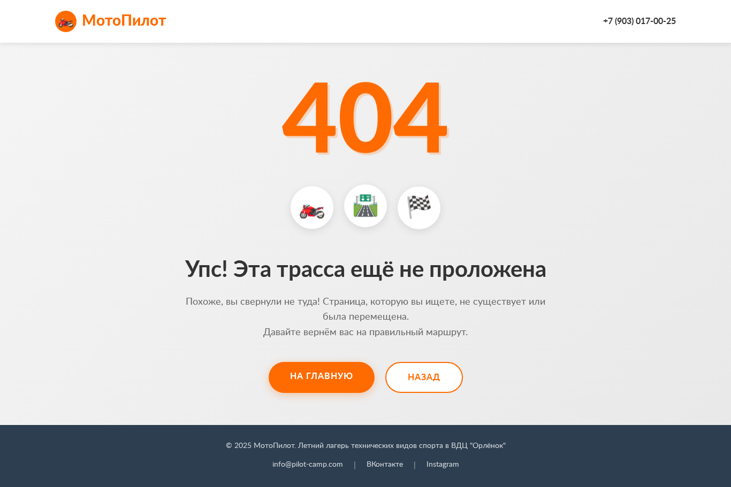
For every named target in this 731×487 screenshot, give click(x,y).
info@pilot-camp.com (307, 464)
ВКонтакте (385, 464)
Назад (424, 377)
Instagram (443, 464)
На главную (321, 376)
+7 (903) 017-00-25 (639, 21)
